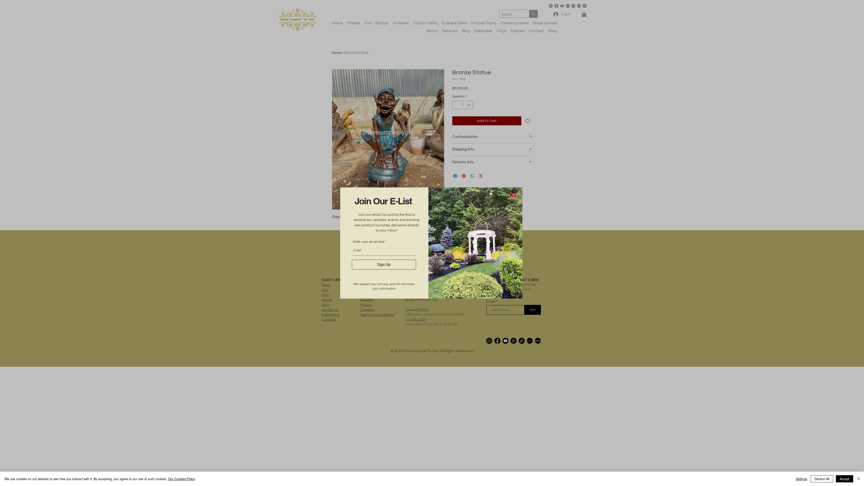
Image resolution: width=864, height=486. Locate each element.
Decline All (821, 479)
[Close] (858, 478)
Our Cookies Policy (181, 479)
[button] (514, 196)
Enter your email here (368, 241)
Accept (844, 479)
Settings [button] (801, 479)
